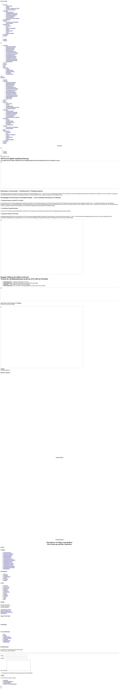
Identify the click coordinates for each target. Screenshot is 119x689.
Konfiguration (6, 592)
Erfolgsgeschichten (10, 71)
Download (5, 34)
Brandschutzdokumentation (12, 52)
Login (2, 76)
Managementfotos (10, 33)
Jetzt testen (3, 77)
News (7, 27)
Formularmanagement (11, 51)
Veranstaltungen (6, 19)
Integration (5, 595)
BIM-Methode (9, 61)
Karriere (5, 20)
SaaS (4, 598)
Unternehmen (9, 6)
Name (2, 655)
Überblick (5, 585)
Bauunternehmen (9, 12)
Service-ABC (6, 587)
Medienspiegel (9, 30)
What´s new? (9, 98)
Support (5, 64)
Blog (4, 66)
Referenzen (5, 67)
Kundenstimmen (9, 74)
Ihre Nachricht (4, 670)
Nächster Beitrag (59, 457)
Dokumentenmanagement (11, 60)
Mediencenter (6, 24)
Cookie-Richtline (7, 682)
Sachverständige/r (10, 17)
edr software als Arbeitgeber (12, 22)
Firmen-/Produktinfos (10, 28)
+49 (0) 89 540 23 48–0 (6, 609)
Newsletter (8, 25)
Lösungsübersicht (7, 552)
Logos (7, 32)
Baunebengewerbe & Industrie (12, 18)
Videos (7, 29)
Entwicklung (6, 588)
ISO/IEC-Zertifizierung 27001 (12, 8)
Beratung (5, 589)
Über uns (5, 4)
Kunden (8, 69)
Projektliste (8, 72)
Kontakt (5, 35)
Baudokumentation (10, 49)
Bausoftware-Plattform (11, 46)
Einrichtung (5, 590)
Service (5, 62)
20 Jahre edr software (10, 9)
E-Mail (2, 658)
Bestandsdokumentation (11, 56)
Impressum (5, 680)
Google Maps (3, 613)
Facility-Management (10, 15)
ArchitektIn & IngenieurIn (11, 13)
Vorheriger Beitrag (60, 539)
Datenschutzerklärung (8, 681)
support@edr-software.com (6, 612)
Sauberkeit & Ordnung (11, 57)
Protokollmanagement (11, 54)
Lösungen (5, 45)
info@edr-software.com (6, 610)
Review (5, 593)
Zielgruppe (5, 11)
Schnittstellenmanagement (11, 59)
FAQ (4, 65)
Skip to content (4, 1)
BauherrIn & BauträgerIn (11, 14)
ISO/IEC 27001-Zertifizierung (9, 684)
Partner (7, 7)
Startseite (5, 80)
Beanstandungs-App (10, 55)
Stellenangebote (9, 23)
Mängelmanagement (10, 47)
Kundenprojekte (9, 70)
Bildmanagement (9, 50)
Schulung (5, 594)
